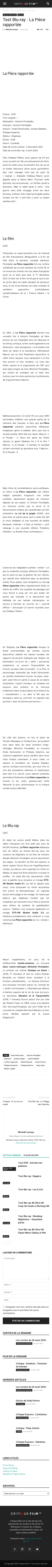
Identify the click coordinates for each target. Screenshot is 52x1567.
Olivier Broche (40, 1062)
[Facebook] (5, 36)
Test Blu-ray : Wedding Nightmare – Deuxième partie (30, 1219)
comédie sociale (22, 1418)
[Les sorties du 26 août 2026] (8, 1346)
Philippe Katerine (27, 1065)
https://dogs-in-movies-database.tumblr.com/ (26, 1136)
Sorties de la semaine (17, 1333)
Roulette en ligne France (14, 1474)
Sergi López (40, 1065)
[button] (4, 4)
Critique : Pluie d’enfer (28, 1428)
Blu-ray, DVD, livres (18, 10)
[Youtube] (37, 1549)
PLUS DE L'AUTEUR (31, 1155)
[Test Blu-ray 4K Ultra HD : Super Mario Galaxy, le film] (10, 1233)
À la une (6, 1183)
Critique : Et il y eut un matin (13, 1103)
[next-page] (9, 1243)
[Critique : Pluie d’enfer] (8, 1434)
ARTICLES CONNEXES (12, 1155)
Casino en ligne (10, 1471)
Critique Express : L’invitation (31, 1414)
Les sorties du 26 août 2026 (31, 1340)
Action (19, 1431)
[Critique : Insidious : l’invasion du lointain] (8, 1369)
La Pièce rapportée (11, 1062)
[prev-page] (4, 1243)
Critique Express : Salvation (30, 1442)
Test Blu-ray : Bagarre (29, 1176)
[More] (31, 36)
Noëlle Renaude (26, 1062)
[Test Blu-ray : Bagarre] (10, 1179)
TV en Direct (8, 1465)
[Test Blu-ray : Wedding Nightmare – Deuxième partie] (10, 1219)
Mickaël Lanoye (12, 29)
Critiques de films (23, 1370)
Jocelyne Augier (19, 1059)
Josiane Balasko (33, 1059)
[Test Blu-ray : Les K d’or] (10, 1193)
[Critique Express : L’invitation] (8, 1420)
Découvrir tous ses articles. (26, 1143)
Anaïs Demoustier (17, 1055)
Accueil (5, 10)
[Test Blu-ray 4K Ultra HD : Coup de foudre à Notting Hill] (10, 1206)
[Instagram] (22, 1549)
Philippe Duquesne (11, 1065)
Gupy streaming (10, 1468)
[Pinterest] (18, 36)
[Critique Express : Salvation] (8, 1447)
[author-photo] (26, 1128)
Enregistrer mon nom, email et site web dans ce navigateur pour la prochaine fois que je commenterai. (26, 1310)
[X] (12, 36)
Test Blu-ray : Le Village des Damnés (38, 1103)
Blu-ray (31, 10)
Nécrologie (20, 1404)
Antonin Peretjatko (33, 1055)
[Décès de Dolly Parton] (8, 1406)
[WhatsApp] (24, 36)
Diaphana (7, 1059)
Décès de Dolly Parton (28, 1400)
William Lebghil (9, 1069)
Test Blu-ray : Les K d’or (30, 1189)
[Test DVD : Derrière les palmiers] (10, 1166)
